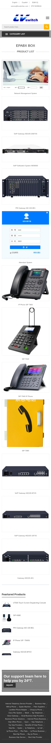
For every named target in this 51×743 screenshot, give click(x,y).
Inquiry (9, 685)
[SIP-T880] (25, 423)
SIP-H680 (17, 615)
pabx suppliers (39, 707)
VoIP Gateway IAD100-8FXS (25, 493)
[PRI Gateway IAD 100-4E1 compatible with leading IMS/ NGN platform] (25, 556)
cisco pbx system (15, 713)
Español (25, 2)
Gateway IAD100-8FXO (22, 652)
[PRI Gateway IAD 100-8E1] (6, 630)
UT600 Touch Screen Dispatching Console (29, 603)
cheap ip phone (36, 710)
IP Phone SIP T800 (25, 305)
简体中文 (35, 2)
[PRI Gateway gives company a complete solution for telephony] (25, 186)
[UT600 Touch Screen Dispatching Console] (6, 605)
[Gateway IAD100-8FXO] (6, 654)
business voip (40, 704)
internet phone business (37, 719)
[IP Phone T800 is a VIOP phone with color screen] (25, 283)
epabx (20, 728)
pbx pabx (24, 731)
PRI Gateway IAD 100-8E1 (25, 208)
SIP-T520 (25, 359)
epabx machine (25, 707)
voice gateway (12, 716)
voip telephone (37, 722)
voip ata (12, 728)
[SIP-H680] (6, 618)
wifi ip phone (11, 707)
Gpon (26, 722)
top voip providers (15, 725)
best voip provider (35, 737)
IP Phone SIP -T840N (21, 640)
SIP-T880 (25, 451)
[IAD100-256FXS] (25, 113)
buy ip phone (33, 734)
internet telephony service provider (18, 704)
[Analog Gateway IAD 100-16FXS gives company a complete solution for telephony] (25, 514)
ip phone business (37, 731)
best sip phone (19, 734)
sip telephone (37, 713)
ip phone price (12, 731)
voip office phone (15, 722)
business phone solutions (15, 719)
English (14, 2)
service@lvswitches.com (19, 6)
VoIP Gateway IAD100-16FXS (25, 536)
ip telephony (30, 728)
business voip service (17, 737)
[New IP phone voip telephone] (25, 377)
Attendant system (25, 262)
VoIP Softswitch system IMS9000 (25, 166)
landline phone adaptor (18, 710)
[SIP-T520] (25, 331)
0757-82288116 (36, 6)
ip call (40, 728)
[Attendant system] (25, 235)
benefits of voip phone (34, 725)
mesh (27, 713)
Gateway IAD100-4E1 (25, 578)
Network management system (25, 93)
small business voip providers (32, 716)
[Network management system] (25, 75)
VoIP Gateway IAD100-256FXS (25, 134)
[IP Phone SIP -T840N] (6, 642)
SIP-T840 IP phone (25, 396)
